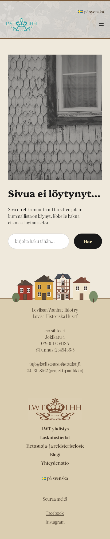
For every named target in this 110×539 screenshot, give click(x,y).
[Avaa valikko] (101, 24)
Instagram (55, 521)
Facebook (55, 513)
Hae (88, 241)
